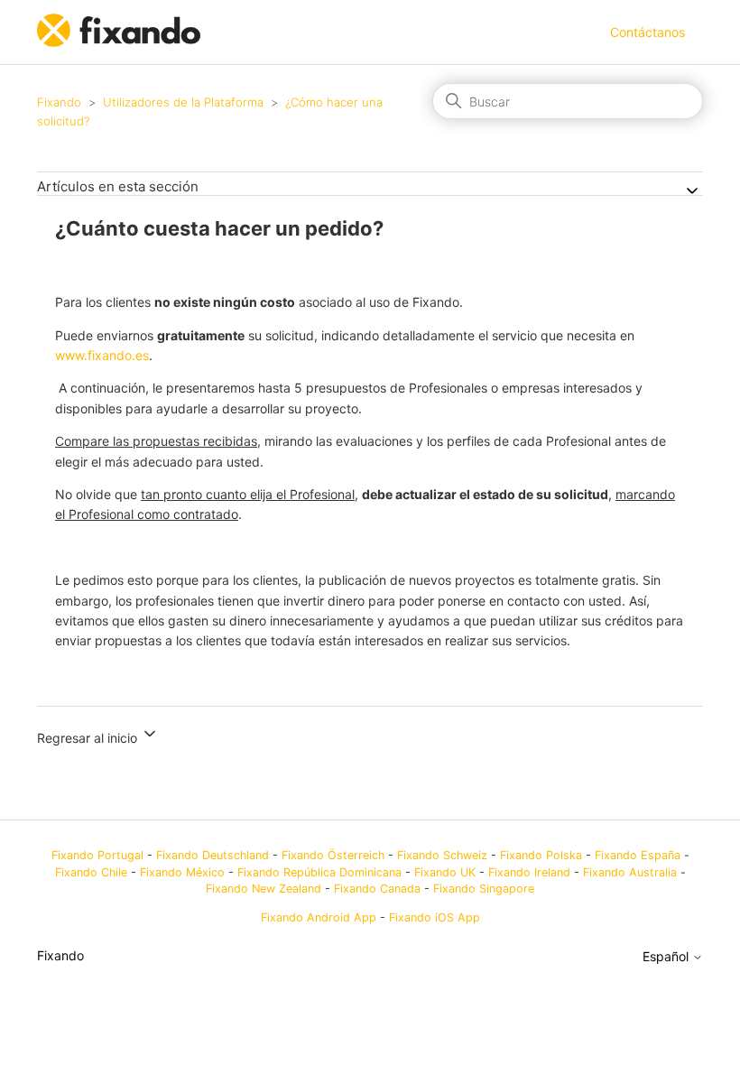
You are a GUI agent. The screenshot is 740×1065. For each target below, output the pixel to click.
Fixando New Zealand (263, 888)
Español (667, 956)
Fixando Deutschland (212, 855)
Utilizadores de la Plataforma (183, 102)
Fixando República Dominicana (319, 872)
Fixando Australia (630, 872)
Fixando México (182, 872)
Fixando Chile (91, 872)
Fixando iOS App (434, 917)
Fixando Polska (541, 855)
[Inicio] (120, 42)
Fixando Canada (377, 888)
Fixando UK (445, 872)
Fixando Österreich (333, 855)
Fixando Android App (318, 917)
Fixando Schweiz (442, 855)
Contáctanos (647, 32)
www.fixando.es (102, 355)
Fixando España (637, 855)
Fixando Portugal (97, 855)
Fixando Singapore (483, 888)
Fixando (59, 102)
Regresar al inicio (89, 738)
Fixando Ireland (529, 872)
